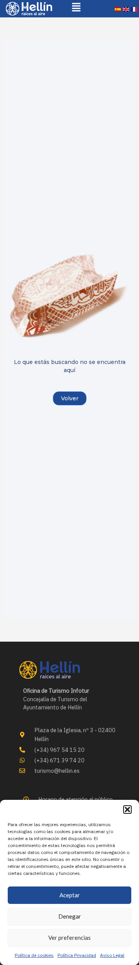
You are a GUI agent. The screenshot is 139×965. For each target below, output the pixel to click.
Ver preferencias (69, 937)
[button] (127, 809)
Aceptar (69, 895)
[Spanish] (118, 8)
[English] (126, 8)
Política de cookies (34, 955)
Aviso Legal (112, 955)
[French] (134, 8)
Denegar (69, 916)
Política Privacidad (77, 955)
